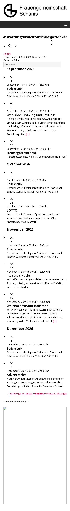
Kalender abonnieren (14, 401)
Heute (7, 53)
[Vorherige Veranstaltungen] (9, 46)
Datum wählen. (11, 60)
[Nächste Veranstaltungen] (15, 46)
